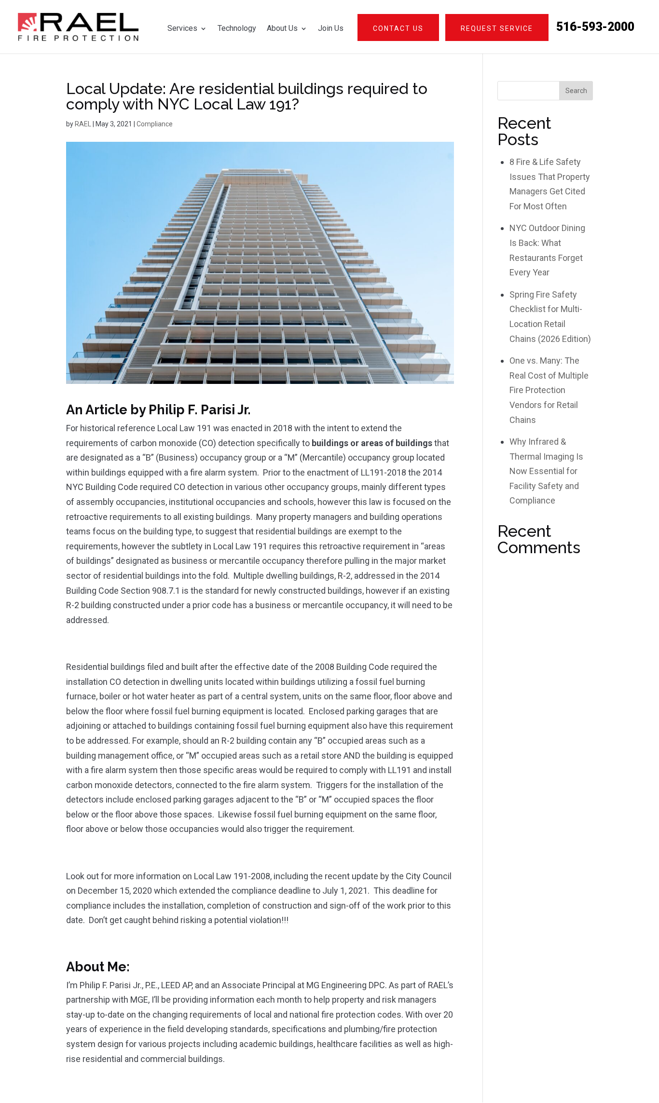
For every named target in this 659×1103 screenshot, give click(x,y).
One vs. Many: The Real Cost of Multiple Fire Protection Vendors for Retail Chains (549, 389)
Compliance (155, 124)
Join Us (330, 28)
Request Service (497, 28)
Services (182, 28)
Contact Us (398, 28)
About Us (282, 28)
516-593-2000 (595, 27)
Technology (237, 28)
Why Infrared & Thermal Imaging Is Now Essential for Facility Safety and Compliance (546, 470)
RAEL (83, 124)
